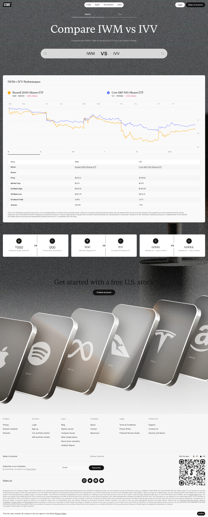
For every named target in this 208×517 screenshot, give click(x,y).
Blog (63, 425)
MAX (170, 152)
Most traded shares (69, 437)
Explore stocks (67, 429)
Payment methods (10, 429)
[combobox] (72, 53)
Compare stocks (68, 433)
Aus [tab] (120, 14)
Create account (104, 292)
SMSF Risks (193, 494)
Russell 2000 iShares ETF (85, 167)
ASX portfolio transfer (41, 437)
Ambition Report (68, 445)
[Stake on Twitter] (90, 480)
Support (152, 425)
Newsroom (94, 433)
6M (73, 152)
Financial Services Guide (130, 433)
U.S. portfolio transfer (41, 433)
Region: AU (7, 481)
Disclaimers (29, 502)
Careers (93, 429)
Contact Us (153, 429)
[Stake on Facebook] (95, 480)
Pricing (6, 425)
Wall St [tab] (87, 14)
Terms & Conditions (128, 425)
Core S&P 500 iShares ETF (150, 167)
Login (180, 5)
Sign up (35, 429)
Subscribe (96, 468)
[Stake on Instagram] (84, 480)
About (92, 425)
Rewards (6, 433)
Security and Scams (157, 433)
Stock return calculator (70, 441)
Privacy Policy (125, 429)
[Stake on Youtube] (101, 480)
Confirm (201, 513)
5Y (137, 152)
